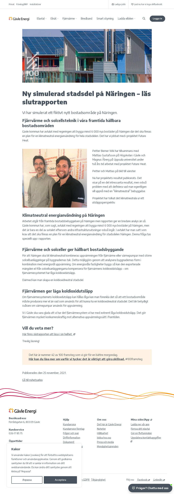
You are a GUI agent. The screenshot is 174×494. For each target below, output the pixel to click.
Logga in (157, 18)
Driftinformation (71, 437)
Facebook (142, 479)
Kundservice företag (73, 428)
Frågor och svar (71, 433)
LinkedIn (157, 479)
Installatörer (35, 4)
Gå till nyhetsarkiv (32, 380)
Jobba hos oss (104, 437)
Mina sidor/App (140, 419)
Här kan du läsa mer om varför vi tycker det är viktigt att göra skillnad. (77, 359)
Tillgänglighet (98, 479)
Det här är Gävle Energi (109, 424)
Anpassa (27, 479)
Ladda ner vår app (140, 424)
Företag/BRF (22, 4)
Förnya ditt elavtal (140, 428)
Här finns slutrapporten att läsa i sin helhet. (47, 334)
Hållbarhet (102, 433)
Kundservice (69, 424)
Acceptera (60, 479)
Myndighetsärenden (107, 446)
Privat (11, 4)
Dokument (68, 442)
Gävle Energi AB (19, 18)
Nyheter (101, 428)
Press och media (105, 442)
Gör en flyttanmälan (141, 433)
